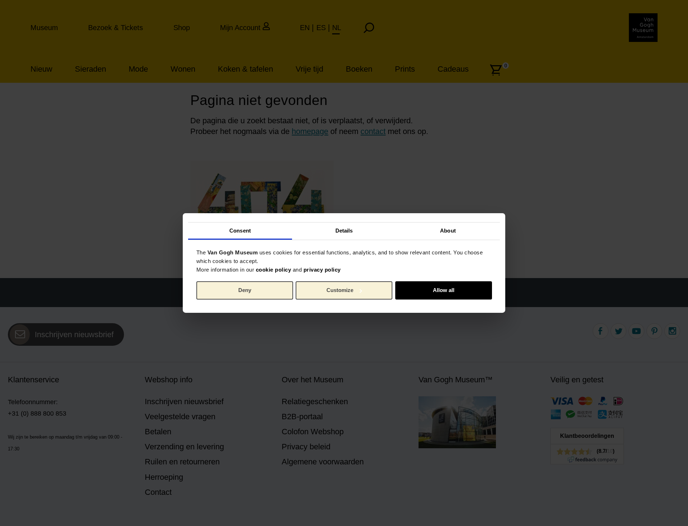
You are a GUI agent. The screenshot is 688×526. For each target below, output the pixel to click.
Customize (339, 290)
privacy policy (322, 269)
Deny (244, 290)
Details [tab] (344, 230)
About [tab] (448, 230)
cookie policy (273, 269)
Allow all (443, 290)
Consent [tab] (240, 230)
